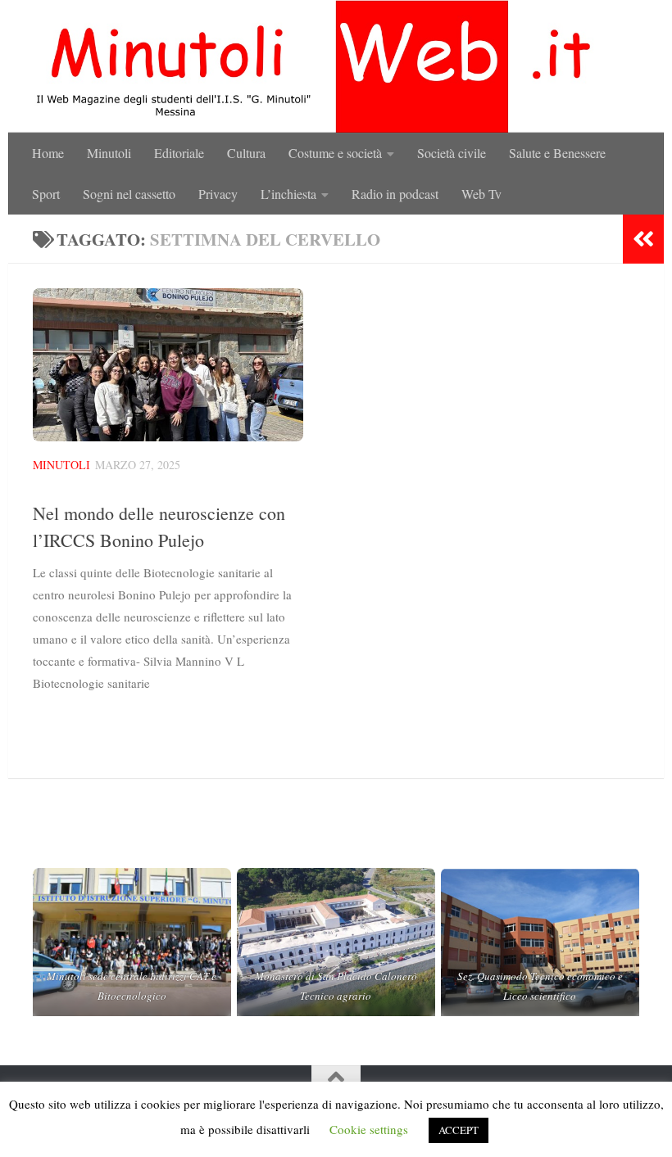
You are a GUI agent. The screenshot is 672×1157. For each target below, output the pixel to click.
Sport (46, 193)
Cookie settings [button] (368, 1129)
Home (48, 152)
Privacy (218, 193)
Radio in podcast (395, 193)
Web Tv (481, 193)
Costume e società (335, 152)
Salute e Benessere (557, 152)
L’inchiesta (288, 193)
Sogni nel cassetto (129, 193)
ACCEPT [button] (458, 1130)
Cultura (246, 152)
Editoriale (179, 152)
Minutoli (109, 152)
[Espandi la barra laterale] (643, 239)
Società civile (451, 152)
